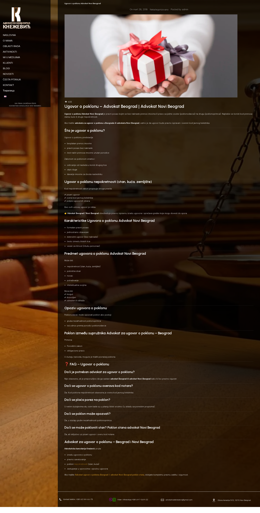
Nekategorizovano (159, 9)
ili (109, 475)
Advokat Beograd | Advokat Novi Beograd (143, 106)
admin (185, 9)
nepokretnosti (80, 464)
